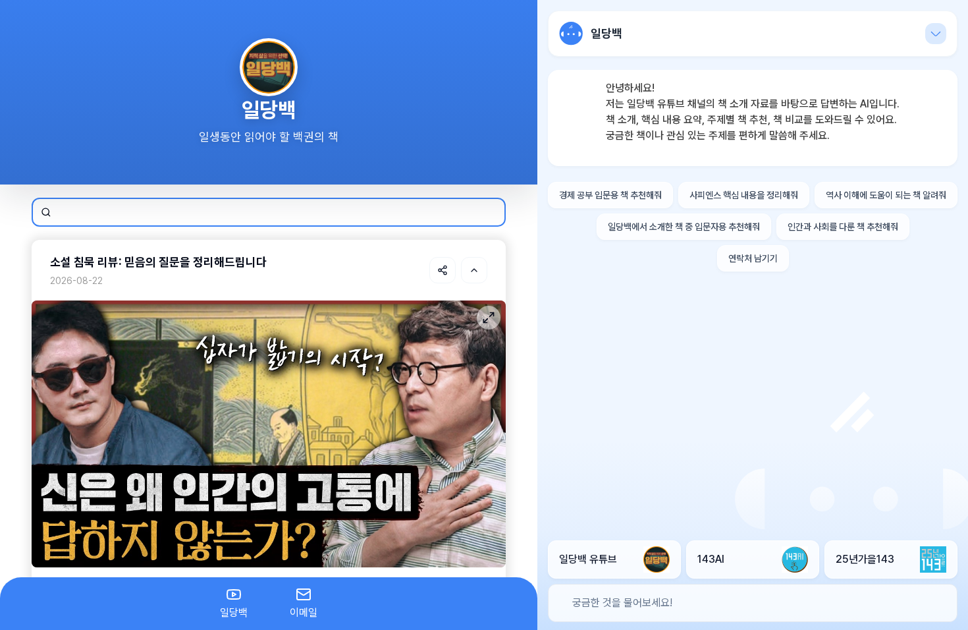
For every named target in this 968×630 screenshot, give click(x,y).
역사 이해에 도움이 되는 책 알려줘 (886, 195)
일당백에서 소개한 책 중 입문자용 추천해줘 (684, 226)
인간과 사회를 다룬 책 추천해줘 (843, 226)
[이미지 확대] (488, 317)
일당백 (234, 612)
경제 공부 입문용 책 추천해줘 (610, 195)
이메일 (303, 612)
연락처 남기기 (753, 258)
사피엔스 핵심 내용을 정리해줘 (743, 195)
